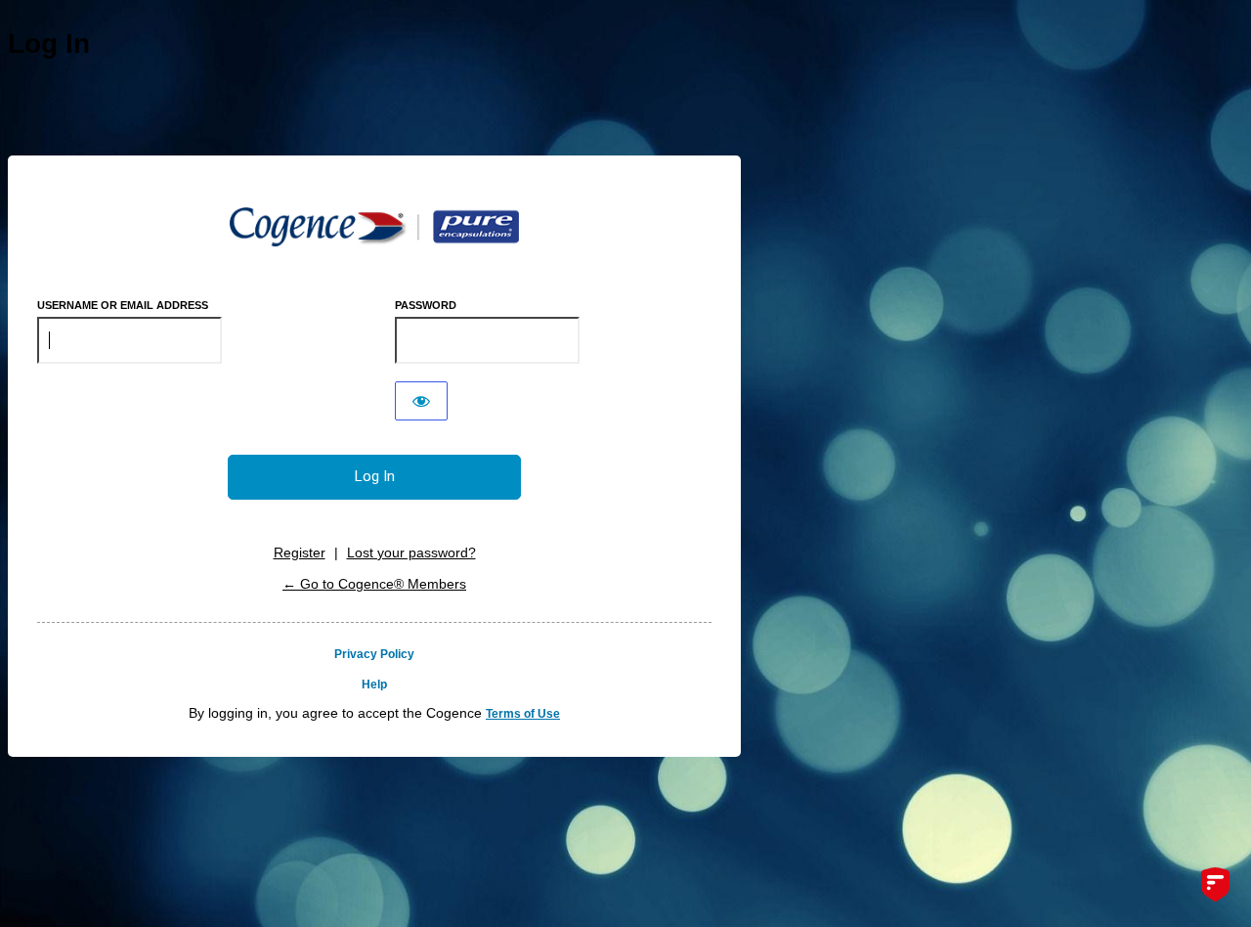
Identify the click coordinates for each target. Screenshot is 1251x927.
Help (374, 684)
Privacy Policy (374, 654)
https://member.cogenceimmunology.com (374, 226)
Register (299, 552)
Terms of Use (523, 714)
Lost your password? (411, 552)
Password (425, 305)
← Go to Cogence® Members (374, 584)
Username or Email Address (122, 305)
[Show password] (421, 400)
